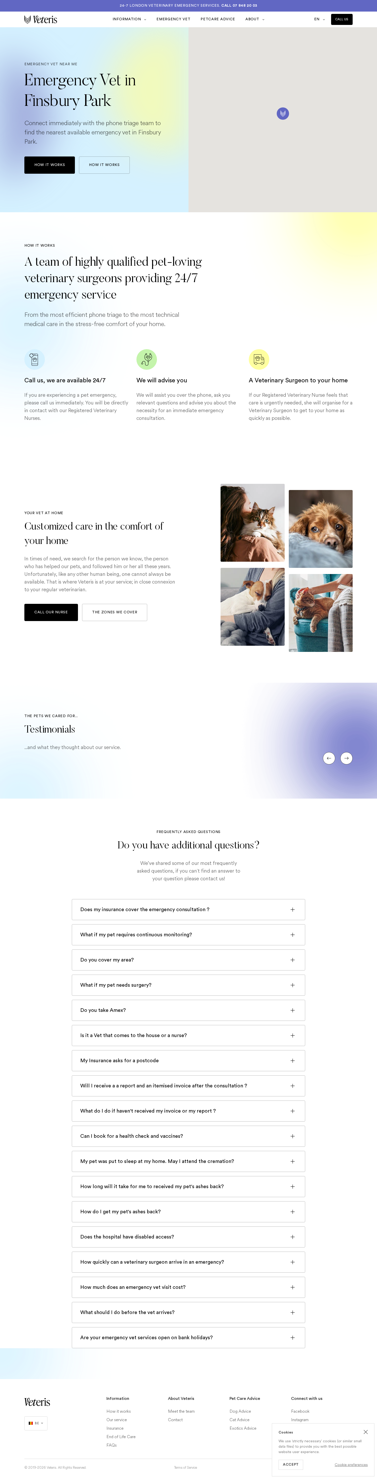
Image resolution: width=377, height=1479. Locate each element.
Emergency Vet (173, 19)
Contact (175, 1420)
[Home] (65, 19)
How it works (49, 165)
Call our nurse (51, 612)
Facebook (300, 1411)
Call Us (342, 19)
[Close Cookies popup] (366, 1432)
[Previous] (329, 758)
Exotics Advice (243, 1428)
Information (127, 19)
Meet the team (181, 1411)
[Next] (346, 758)
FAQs (111, 1445)
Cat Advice (240, 1420)
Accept (291, 1464)
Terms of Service (185, 1467)
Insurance (115, 1428)
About (252, 19)
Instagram (300, 1420)
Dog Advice (240, 1411)
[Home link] (37, 1401)
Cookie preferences (351, 1465)
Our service (116, 1420)
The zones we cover (114, 612)
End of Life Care (121, 1437)
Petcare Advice (218, 19)
